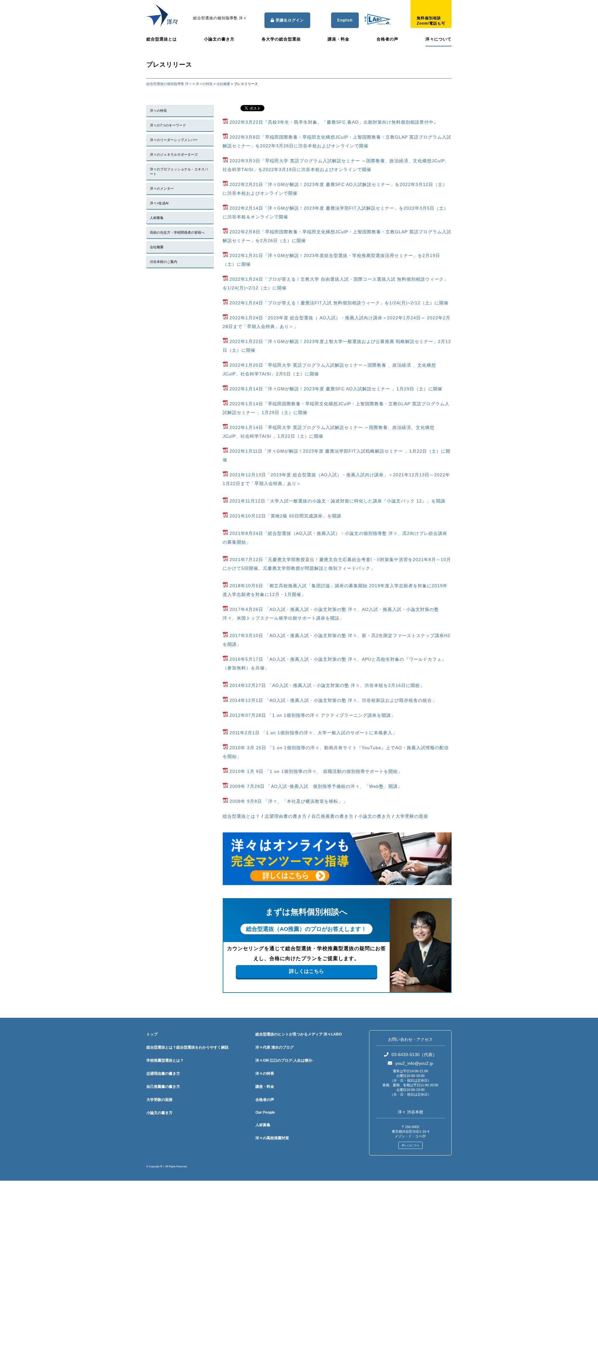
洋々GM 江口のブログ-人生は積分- (284, 1060)
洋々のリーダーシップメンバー (174, 140)
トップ (152, 1034)
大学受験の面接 (412, 816)
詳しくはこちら (306, 971)
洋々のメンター (162, 188)
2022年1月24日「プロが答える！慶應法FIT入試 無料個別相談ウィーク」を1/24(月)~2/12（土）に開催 (338, 302)
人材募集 (157, 218)
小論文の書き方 (219, 39)
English (345, 20)
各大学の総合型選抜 (281, 39)
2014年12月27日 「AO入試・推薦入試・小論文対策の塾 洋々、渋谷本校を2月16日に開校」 (326, 685)
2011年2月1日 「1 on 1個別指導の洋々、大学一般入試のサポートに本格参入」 (312, 732)
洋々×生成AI (159, 203)
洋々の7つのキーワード (168, 125)
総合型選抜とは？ (241, 816)
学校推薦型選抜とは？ (165, 1060)
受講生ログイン (289, 20)
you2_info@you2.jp (414, 1063)
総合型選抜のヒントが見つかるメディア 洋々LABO (298, 1034)
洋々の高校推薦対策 (272, 1138)
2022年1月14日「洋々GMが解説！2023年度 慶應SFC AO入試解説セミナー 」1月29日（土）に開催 (335, 388)
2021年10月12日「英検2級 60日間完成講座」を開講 (284, 515)
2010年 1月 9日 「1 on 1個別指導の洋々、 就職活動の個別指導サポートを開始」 (315, 771)
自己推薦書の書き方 (332, 816)
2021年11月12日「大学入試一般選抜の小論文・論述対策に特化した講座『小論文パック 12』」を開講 (336, 500)
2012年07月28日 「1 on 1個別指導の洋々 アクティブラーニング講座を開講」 (312, 715)
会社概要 (157, 247)
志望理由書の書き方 (286, 816)
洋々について (438, 39)
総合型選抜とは (161, 39)
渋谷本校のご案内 (163, 262)
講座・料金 (338, 39)
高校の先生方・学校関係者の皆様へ (177, 232)
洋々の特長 (158, 110)
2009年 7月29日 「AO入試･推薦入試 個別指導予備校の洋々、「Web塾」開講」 (316, 786)
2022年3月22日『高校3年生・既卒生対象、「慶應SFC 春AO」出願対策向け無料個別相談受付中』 (333, 122)
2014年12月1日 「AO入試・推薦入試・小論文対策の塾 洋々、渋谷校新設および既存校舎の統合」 (332, 700)
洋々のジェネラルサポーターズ (174, 154)
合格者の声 (387, 39)
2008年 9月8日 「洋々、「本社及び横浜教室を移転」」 (289, 801)
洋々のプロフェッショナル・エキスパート (179, 171)
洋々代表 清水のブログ (274, 1047)
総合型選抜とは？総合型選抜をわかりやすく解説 (187, 1047)
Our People (265, 1112)
